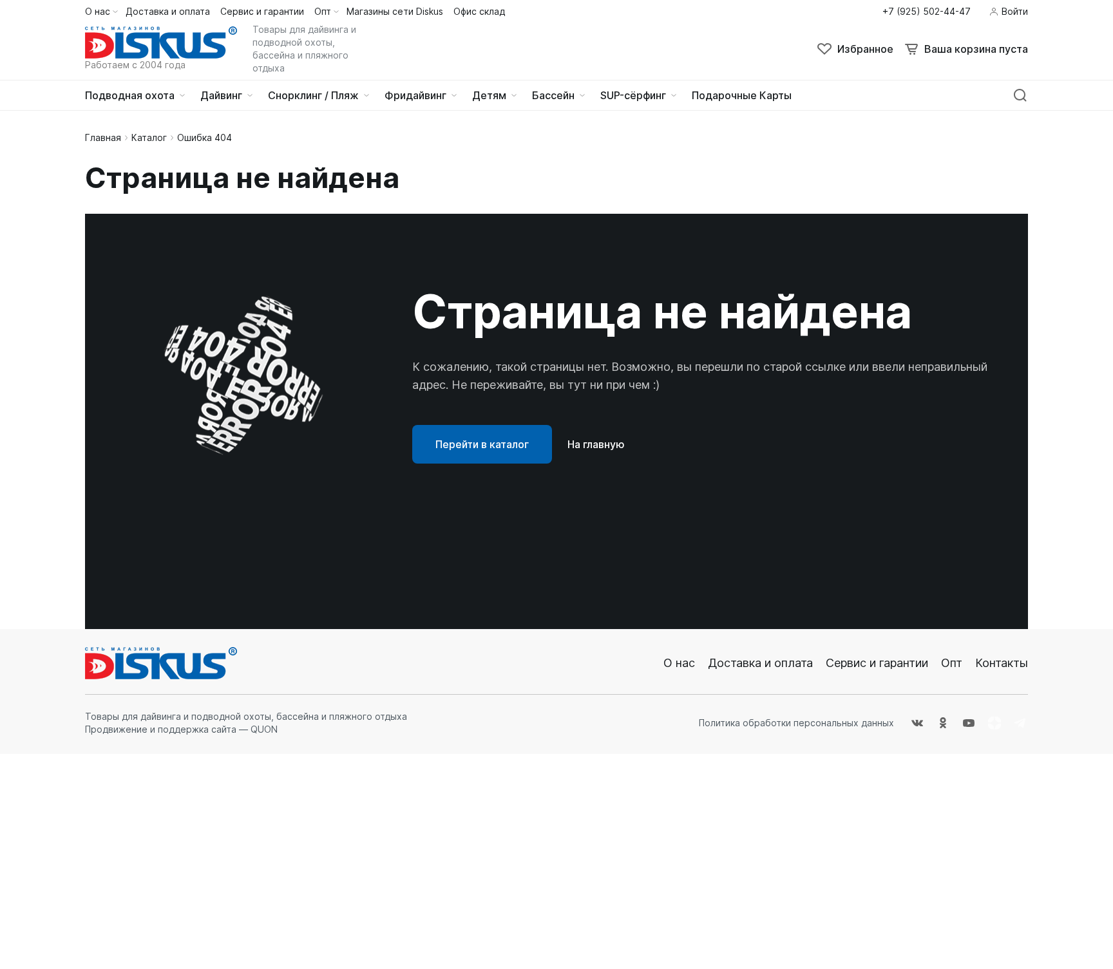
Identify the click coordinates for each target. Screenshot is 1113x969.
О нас (679, 663)
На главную (596, 444)
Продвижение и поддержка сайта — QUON (181, 729)
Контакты (1001, 663)
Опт (951, 663)
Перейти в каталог (482, 444)
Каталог (149, 137)
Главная (103, 137)
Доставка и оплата (760, 663)
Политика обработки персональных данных (796, 722)
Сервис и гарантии (877, 663)
